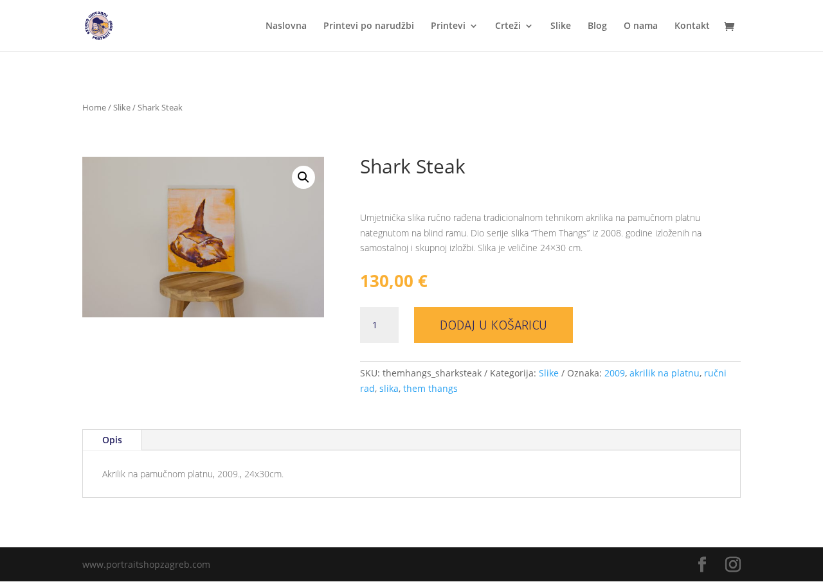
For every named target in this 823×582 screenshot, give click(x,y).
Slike (560, 26)
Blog (597, 26)
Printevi (448, 26)
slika (389, 388)
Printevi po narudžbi (368, 26)
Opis (112, 440)
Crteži (508, 26)
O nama (641, 26)
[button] (303, 177)
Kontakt (692, 26)
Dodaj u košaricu (493, 325)
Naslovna (286, 26)
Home (94, 107)
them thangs (430, 388)
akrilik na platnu (664, 373)
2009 (614, 373)
